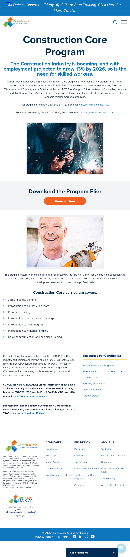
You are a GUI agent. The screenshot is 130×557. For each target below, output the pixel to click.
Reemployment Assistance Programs (103, 371)
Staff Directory (108, 478)
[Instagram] (86, 537)
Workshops (51, 455)
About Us (107, 442)
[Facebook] (75, 537)
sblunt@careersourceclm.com (97, 112)
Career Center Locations (113, 455)
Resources (79, 485)
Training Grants (91, 377)
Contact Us (106, 449)
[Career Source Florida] (21, 499)
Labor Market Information (86, 468)
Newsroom (106, 462)
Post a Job (79, 449)
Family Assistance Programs (98, 365)
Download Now (65, 201)
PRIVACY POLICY (44, 537)
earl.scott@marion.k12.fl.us (93, 104)
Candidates (53, 442)
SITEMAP (63, 537)
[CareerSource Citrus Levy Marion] (16, 22)
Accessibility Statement (112, 485)
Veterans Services (55, 468)
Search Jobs (52, 449)
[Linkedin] (80, 537)
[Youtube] (93, 537)
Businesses (82, 442)
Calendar (78, 455)
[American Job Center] (21, 511)
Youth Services (91, 395)
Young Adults (52, 462)
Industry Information (94, 383)
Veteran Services (92, 389)
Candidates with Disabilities (59, 475)
